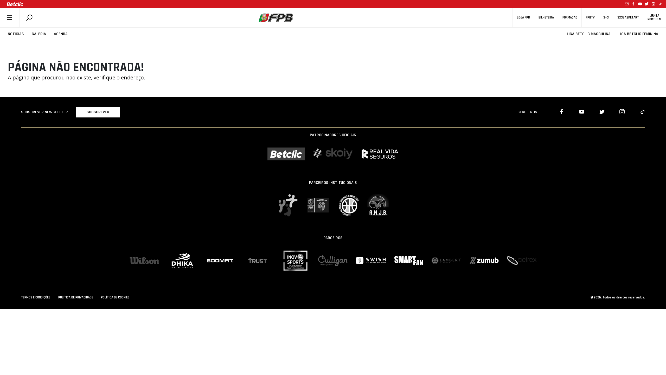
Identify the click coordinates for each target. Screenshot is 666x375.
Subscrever (98, 112)
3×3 (606, 17)
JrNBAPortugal (655, 17)
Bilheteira (546, 17)
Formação (569, 17)
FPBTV (590, 17)
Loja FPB (523, 17)
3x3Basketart (628, 17)
